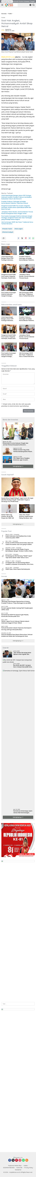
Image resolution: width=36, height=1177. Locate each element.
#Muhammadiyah (7, 232)
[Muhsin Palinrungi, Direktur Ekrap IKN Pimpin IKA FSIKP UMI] (9, 508)
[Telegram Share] (29, 238)
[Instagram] (19, 1160)
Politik (3, 17)
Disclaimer (18, 1170)
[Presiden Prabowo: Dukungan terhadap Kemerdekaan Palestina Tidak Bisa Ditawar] (27, 250)
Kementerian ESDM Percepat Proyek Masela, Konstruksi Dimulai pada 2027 (15, 615)
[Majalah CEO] (11, 4)
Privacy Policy (28, 1167)
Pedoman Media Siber (15, 1165)
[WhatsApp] (23, 1160)
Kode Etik (19, 1167)
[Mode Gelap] (30, 4)
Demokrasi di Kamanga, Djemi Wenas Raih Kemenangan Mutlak (22, 811)
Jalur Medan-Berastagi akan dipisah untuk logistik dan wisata (22, 653)
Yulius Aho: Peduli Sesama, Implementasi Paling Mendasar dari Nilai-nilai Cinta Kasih (26, 516)
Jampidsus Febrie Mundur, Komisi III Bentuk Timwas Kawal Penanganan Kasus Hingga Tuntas (17, 212)
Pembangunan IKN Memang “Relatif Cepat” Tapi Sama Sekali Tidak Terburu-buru (19, 556)
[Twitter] (13, 1160)
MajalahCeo (8, 29)
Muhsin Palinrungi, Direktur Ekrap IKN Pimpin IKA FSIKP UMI (7, 516)
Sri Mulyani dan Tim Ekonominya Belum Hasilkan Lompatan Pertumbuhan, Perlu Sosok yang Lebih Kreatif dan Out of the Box (20, 563)
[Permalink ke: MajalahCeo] (2, 30)
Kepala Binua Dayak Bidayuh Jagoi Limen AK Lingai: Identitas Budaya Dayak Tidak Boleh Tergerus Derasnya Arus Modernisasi (17, 499)
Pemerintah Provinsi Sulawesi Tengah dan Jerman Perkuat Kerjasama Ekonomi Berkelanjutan (15, 444)
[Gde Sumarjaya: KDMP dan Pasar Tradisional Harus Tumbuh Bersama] (27, 286)
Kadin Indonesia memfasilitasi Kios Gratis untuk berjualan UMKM (18, 537)
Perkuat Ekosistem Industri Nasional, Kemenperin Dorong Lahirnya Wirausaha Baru (16, 628)
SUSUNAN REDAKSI (8, 1167)
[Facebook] (9, 1160)
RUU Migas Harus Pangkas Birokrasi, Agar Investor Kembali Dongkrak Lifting (21, 459)
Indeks (26, 1165)
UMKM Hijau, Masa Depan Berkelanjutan (18, 569)
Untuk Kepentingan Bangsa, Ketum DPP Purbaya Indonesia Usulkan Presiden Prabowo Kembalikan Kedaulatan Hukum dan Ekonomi (16, 197)
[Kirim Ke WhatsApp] (33, 238)
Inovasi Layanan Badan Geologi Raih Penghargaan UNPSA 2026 (17, 609)
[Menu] (2, 4)
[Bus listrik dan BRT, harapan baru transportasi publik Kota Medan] (18, 661)
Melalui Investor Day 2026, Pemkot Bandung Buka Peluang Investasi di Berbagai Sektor (23, 450)
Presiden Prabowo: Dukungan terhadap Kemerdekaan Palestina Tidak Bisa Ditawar (14, 202)
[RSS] (26, 1160)
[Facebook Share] (18, 238)
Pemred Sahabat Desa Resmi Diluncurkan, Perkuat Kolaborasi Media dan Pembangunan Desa (16, 635)
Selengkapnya (17, 466)
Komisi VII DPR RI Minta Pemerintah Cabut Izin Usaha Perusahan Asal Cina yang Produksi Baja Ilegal (19, 543)
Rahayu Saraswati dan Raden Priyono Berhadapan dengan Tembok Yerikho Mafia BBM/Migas (19, 550)
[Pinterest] (16, 1160)
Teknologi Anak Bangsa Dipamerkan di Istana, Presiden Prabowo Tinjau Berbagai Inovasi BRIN (16, 602)
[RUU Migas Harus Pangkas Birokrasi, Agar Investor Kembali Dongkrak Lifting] (7, 459)
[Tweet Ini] (22, 238)
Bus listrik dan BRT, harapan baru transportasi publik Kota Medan (22, 666)
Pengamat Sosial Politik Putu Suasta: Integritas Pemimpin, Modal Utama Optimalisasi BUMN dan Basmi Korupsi (16, 207)
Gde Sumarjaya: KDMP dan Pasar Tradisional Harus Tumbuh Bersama (17, 223)
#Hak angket (19, 229)
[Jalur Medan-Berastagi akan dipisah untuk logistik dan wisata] (7, 653)
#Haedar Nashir (7, 229)
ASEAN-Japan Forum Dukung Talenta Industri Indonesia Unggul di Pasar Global (15, 622)
